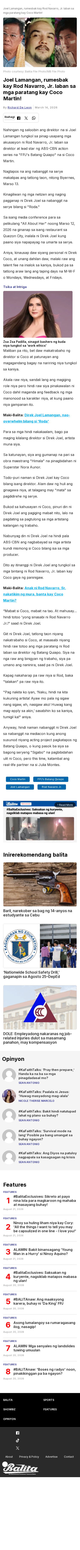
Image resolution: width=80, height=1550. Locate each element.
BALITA (8, 1400)
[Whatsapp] (33, 118)
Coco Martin (18, 779)
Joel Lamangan (20, 786)
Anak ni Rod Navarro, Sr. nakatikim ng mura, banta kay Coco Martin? (34, 594)
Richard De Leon (20, 107)
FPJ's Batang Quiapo (51, 779)
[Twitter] (26, 118)
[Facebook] (18, 118)
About (9, 1456)
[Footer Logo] (20, 1468)
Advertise (51, 1456)
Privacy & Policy (29, 1456)
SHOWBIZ (9, 1409)
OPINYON (9, 1419)
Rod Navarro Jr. (52, 786)
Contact (69, 1456)
